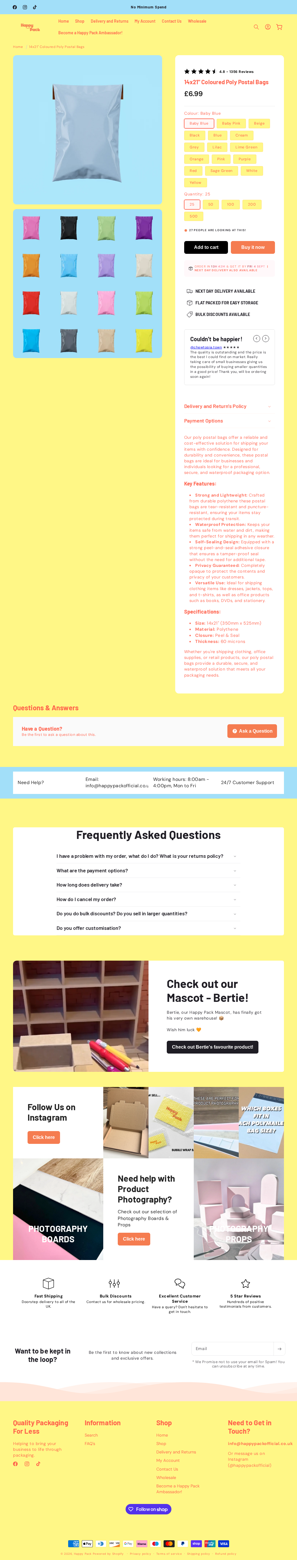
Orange (197, 159)
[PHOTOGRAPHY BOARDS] (58, 1256)
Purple (245, 159)
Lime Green (247, 147)
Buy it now (253, 247)
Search (91, 1435)
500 (194, 216)
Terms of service (169, 1554)
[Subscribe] (279, 1349)
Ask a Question (255, 731)
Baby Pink (231, 123)
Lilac (217, 147)
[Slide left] (256, 338)
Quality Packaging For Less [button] (40, 1427)
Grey (194, 147)
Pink (221, 159)
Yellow (196, 182)
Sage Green (222, 170)
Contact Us (167, 1469)
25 (192, 204)
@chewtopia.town (206, 347)
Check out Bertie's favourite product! (212, 1047)
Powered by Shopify (108, 1554)
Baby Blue (199, 123)
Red (193, 170)
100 (230, 204)
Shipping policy (198, 1554)
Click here (44, 1137)
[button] (256, 27)
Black (195, 135)
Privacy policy (140, 1554)
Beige (259, 123)
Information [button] (103, 1423)
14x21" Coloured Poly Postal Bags (57, 47)
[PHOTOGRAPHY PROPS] (239, 1256)
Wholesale (166, 1477)
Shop (161, 1443)
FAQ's (90, 1443)
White (252, 170)
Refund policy (225, 1554)
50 (211, 204)
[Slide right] (265, 338)
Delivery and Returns (176, 1452)
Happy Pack (83, 1554)
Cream (242, 135)
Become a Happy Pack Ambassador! (178, 1488)
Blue (217, 135)
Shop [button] (164, 1423)
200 (252, 204)
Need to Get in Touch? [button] (249, 1427)
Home (18, 47)
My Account (168, 1460)
